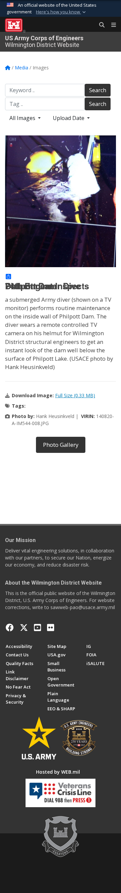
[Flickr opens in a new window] (50, 627)
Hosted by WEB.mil (58, 772)
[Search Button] (99, 25)
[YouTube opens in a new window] (37, 627)
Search (97, 90)
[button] (61, 12)
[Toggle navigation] (111, 25)
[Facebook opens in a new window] (10, 627)
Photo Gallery (60, 445)
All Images (23, 118)
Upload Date (69, 118)
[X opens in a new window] (24, 627)
